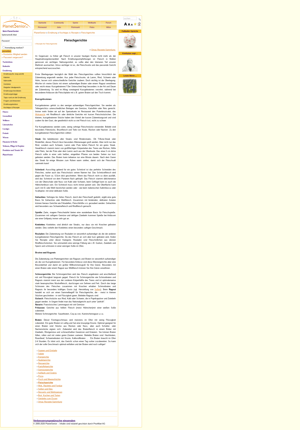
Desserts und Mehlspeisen (50, 392)
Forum (108, 23)
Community (59, 23)
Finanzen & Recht (10, 142)
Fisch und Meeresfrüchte (49, 379)
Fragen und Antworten (12, 101)
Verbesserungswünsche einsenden (54, 420)
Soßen (97, 289)
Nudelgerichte (44, 360)
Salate (41, 353)
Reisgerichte (43, 363)
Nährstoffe (8, 81)
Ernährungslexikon (11, 104)
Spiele (75, 23)
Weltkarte (92, 23)
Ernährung (7, 71)
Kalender (6, 66)
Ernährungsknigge (11, 94)
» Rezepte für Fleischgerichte (46, 44)
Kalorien (7, 77)
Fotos (92, 27)
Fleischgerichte (88, 33)
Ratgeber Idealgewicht (12, 87)
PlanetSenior (8, 155)
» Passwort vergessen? (12, 57)
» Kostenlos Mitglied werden (14, 54)
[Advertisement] (71, 7)
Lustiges (6, 129)
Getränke (7, 84)
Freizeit (5, 133)
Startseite (42, 23)
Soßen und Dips (45, 389)
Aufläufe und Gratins (47, 373)
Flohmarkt (75, 27)
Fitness (5, 112)
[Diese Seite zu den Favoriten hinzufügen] (135, 24)
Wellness (6, 120)
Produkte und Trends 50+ (13, 150)
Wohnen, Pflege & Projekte (13, 146)
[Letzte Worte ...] (130, 93)
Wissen (5, 137)
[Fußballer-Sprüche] (130, 49)
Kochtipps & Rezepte (12, 107)
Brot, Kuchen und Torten (49, 395)
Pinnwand (42, 27)
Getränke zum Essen (47, 398)
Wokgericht (40, 114)
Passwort (6, 41)
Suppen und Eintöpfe (47, 350)
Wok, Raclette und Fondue (50, 386)
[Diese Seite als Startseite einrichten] (139, 24)
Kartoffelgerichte (45, 366)
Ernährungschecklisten (12, 91)
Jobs (59, 27)
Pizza (40, 376)
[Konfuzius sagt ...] (130, 71)
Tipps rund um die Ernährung (15, 97)
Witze (108, 27)
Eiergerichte (43, 357)
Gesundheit (7, 116)
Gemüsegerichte (45, 370)
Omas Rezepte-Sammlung (103, 50)
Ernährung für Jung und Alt (14, 74)
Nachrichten (7, 62)
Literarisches (8, 125)
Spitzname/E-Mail (9, 35)
